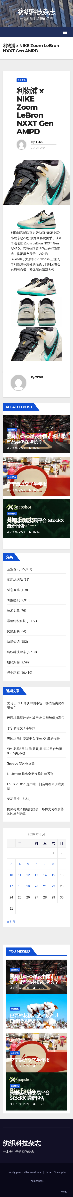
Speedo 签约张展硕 (21, 763)
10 (11, 875)
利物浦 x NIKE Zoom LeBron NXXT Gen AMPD (35, 111)
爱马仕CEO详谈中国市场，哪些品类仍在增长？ (36, 439)
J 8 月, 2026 (17, 448)
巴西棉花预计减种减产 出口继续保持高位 (36, 717)
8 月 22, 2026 (21, 988)
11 (19, 875)
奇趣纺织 (13, 600)
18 (19, 886)
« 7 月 (11, 921)
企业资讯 (22, 80)
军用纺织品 (15, 579)
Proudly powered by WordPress (25, 1172)
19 (28, 886)
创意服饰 (13, 590)
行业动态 (13, 672)
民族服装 (13, 631)
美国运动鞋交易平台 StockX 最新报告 (35, 523)
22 (53, 886)
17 (11, 886)
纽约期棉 (13, 662)
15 (53, 875)
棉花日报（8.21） (19, 798)
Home (64, 1191)
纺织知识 (13, 641)
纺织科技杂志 (36, 12)
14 (45, 875)
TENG (39, 142)
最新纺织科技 (16, 621)
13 (36, 875)
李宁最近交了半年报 (27, 484)
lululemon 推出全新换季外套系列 (30, 773)
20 (36, 886)
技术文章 (13, 610)
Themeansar (36, 1180)
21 (45, 886)
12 (28, 875)
